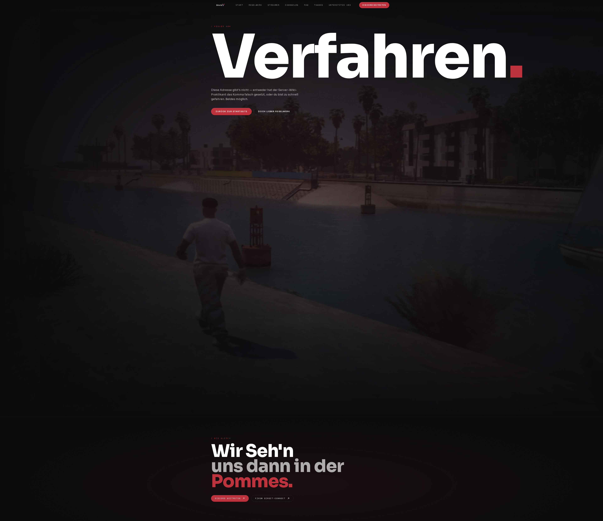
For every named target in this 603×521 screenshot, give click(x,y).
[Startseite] (221, 5)
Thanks (318, 5)
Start (239, 5)
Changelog (292, 5)
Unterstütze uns (340, 5)
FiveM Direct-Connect (270, 498)
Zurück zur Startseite (231, 111)
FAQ (306, 5)
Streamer (274, 5)
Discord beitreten (228, 498)
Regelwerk (255, 5)
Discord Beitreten (374, 5)
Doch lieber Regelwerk (274, 111)
